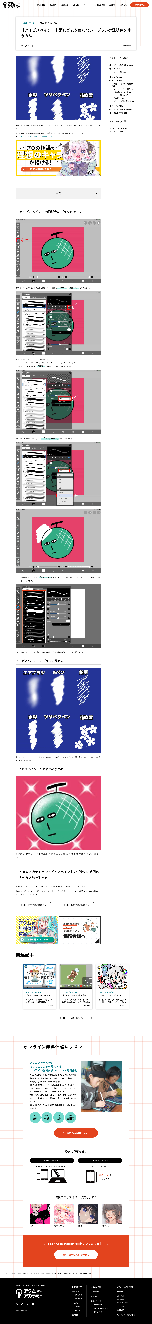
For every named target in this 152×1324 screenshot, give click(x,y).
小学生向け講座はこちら (37, 905)
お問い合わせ (96, 1301)
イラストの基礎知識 (119, 113)
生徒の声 (77, 1310)
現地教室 (120, 1310)
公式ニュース (117, 69)
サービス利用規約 (122, 1306)
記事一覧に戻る (77, 1018)
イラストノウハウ (118, 80)
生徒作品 (77, 1306)
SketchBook (113, 132)
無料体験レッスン (99, 1304)
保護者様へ (112, 5)
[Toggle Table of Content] (94, 193)
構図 (122, 132)
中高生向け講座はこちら (80, 905)
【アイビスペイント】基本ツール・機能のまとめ (36, 136)
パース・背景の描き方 (121, 95)
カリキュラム (117, 77)
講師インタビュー (118, 106)
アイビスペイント (122, 128)
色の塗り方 (117, 98)
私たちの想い (41, 5)
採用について (98, 1312)
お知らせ (123, 5)
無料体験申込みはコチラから (76, 1133)
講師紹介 (76, 5)
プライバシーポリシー (123, 1303)
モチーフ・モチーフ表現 (122, 89)
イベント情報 (118, 72)
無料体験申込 (140, 5)
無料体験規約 (120, 1296)
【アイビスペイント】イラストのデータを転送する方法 (122, 995)
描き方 (112, 128)
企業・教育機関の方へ (101, 1308)
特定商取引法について (123, 1299)
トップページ (7, 1273)
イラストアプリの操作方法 (122, 101)
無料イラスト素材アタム (126, 1315)
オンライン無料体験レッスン (122, 65)
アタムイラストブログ (17, 1273)
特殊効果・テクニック (121, 92)
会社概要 (120, 1291)
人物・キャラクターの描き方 (123, 84)
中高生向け (78, 1299)
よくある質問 (100, 5)
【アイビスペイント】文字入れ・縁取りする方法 (82, 995)
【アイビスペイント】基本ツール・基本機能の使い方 (48, 995)
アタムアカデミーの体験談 (122, 109)
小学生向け (78, 1295)
